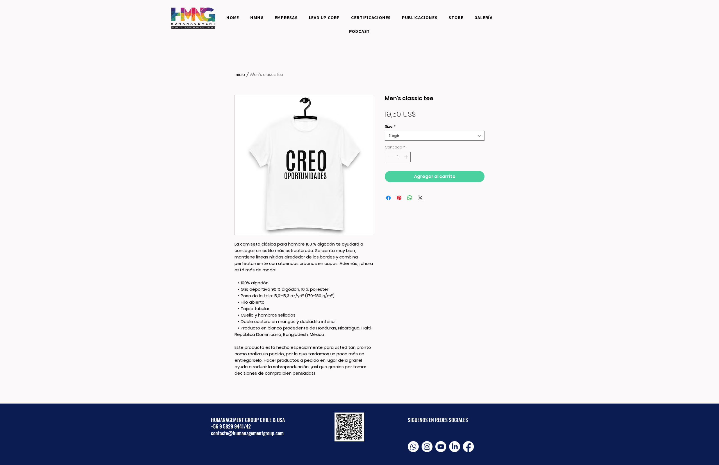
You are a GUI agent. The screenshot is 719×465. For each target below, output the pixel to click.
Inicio (240, 74)
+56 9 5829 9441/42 (231, 426)
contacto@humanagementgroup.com (247, 433)
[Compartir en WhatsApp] (409, 197)
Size (390, 126)
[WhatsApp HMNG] (413, 446)
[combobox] (434, 136)
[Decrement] (389, 157)
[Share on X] (420, 197)
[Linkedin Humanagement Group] (454, 446)
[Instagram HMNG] (427, 446)
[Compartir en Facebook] (388, 197)
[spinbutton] (397, 157)
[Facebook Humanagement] (468, 446)
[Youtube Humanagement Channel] (440, 446)
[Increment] (406, 157)
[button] (371, 17)
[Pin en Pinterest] (399, 197)
